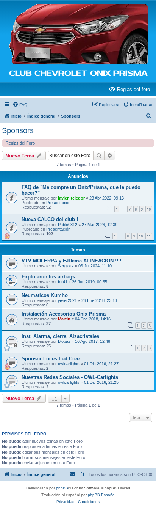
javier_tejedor (71, 198)
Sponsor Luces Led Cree (51, 358)
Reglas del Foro (20, 143)
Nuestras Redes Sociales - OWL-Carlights (70, 377)
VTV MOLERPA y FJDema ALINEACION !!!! (71, 261)
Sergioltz (66, 266)
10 (149, 209)
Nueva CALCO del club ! (50, 219)
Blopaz (64, 341)
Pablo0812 (67, 224)
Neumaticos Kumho (45, 295)
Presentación (58, 202)
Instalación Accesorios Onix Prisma (64, 314)
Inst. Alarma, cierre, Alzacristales (60, 336)
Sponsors (18, 130)
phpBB (62, 488)
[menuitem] (20, 104)
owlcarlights (69, 363)
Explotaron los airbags (48, 277)
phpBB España (101, 495)
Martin (64, 319)
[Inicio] (78, 34)
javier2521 (67, 300)
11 (149, 236)
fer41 (62, 282)
